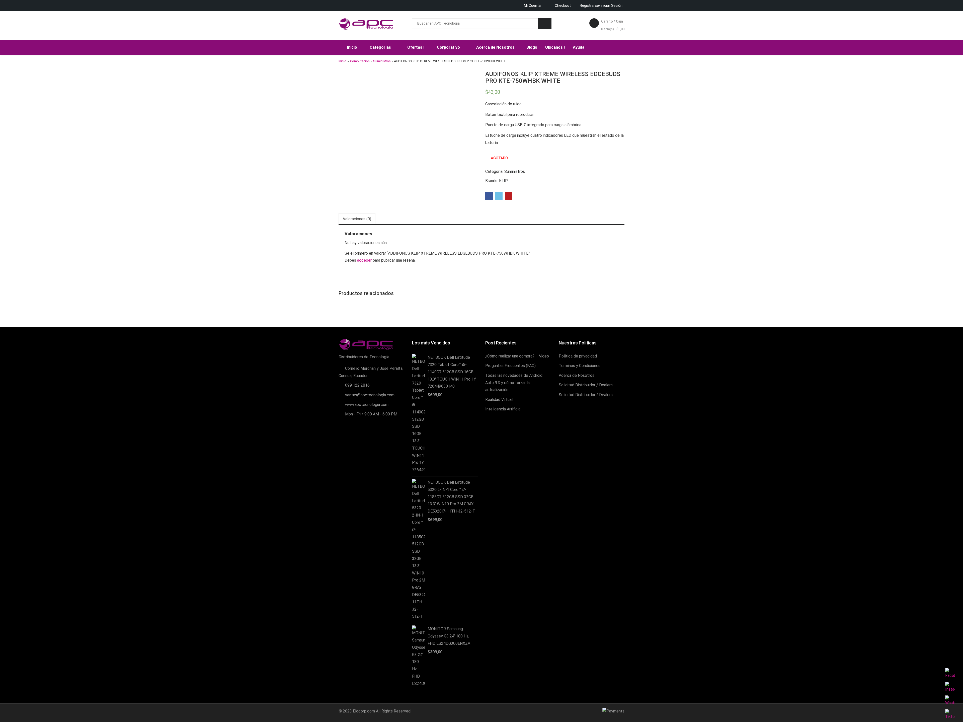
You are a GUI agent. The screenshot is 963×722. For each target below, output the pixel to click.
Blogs (531, 47)
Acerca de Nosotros (496, 47)
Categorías (381, 47)
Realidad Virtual (499, 399)
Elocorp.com (364, 711)
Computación (360, 61)
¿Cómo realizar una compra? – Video (517, 356)
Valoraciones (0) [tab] (357, 218)
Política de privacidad (578, 356)
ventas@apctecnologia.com (369, 395)
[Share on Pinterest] (508, 196)
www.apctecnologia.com (366, 404)
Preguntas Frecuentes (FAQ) (510, 365)
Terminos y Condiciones (579, 365)
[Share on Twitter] (499, 196)
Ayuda (579, 47)
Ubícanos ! (555, 47)
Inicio (352, 47)
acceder (364, 260)
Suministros (382, 61)
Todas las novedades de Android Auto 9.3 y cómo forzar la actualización (513, 382)
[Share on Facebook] (489, 196)
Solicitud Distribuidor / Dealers (586, 385)
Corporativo (449, 47)
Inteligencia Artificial (503, 409)
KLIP (503, 180)
